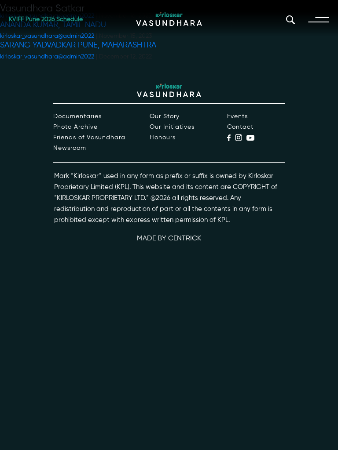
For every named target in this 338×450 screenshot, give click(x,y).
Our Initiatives (172, 127)
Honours (163, 137)
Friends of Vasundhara (89, 137)
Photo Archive (75, 127)
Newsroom (69, 148)
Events (237, 116)
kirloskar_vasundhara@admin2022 (47, 57)
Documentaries (77, 116)
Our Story (165, 116)
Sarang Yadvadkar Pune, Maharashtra (78, 45)
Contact (240, 127)
